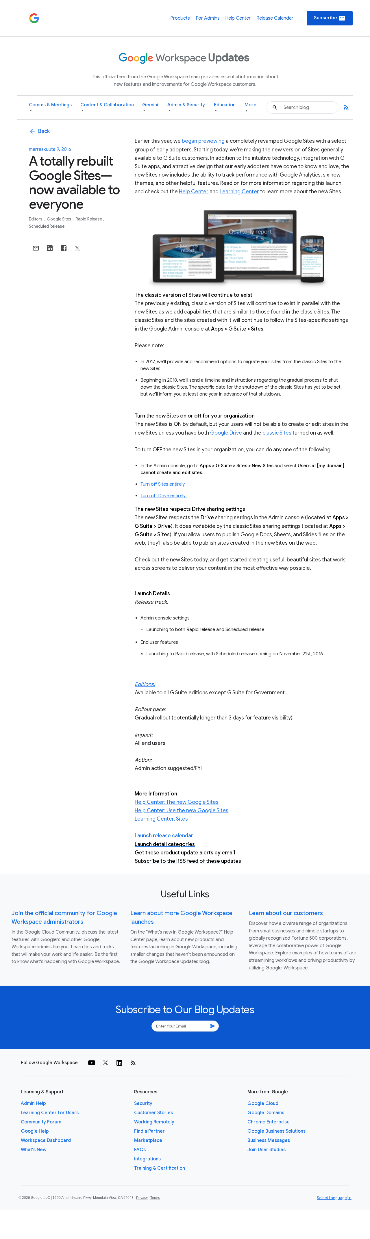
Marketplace (148, 1140)
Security (143, 1103)
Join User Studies (266, 1150)
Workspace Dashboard (46, 1140)
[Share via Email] (36, 248)
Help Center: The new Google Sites (177, 802)
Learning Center (239, 191)
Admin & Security (186, 107)
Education (225, 107)
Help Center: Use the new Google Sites (181, 810)
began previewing (203, 141)
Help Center (238, 18)
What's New (34, 1150)
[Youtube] (92, 1063)
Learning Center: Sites (161, 819)
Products (180, 18)
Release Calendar (274, 18)
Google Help (35, 1131)
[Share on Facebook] (64, 248)
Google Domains (265, 1113)
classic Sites (276, 433)
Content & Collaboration (107, 107)
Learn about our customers (286, 913)
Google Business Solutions (276, 1131)
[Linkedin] (119, 1063)
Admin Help (33, 1103)
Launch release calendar (164, 835)
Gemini (150, 107)
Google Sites (59, 219)
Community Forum (41, 1122)
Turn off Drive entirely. (163, 496)
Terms (155, 1198)
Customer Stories (153, 1113)
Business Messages (268, 1140)
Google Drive (226, 433)
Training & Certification (159, 1168)
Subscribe (329, 18)
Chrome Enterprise (268, 1122)
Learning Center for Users (50, 1113)
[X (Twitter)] (105, 1063)
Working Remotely (154, 1122)
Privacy (142, 1198)
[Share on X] (77, 248)
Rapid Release (89, 219)
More (250, 107)
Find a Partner (149, 1131)
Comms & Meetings (50, 107)
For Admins (208, 18)
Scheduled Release (46, 226)
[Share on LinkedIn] (50, 248)
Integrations (147, 1159)
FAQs (140, 1150)
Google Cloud (262, 1103)
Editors (36, 219)
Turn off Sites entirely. (163, 484)
